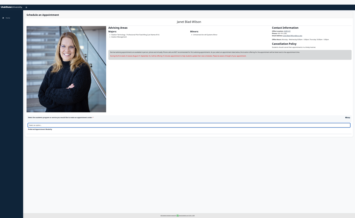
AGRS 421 (287, 31)
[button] (26, 7)
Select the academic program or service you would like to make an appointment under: (60, 117)
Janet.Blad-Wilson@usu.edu (292, 36)
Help (348, 117)
